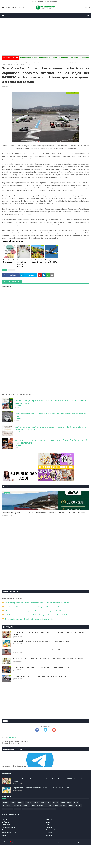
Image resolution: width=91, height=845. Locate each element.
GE (13, 737)
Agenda (13, 802)
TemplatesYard (17, 842)
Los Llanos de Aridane (8, 827)
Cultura (35, 802)
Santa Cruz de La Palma (9, 833)
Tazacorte (49, 833)
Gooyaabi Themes (35, 842)
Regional (9, 63)
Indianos (78, 805)
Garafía (48, 825)
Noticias (5, 802)
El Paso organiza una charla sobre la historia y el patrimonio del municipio (28, 619)
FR (16, 737)
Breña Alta (49, 819)
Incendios (17, 809)
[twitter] (86, 7)
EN (10, 737)
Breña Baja (5, 822)
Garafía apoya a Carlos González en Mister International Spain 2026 (36, 650)
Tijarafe (4, 835)
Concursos (26, 805)
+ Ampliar (17, 405)
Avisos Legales (77, 842)
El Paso (48, 822)
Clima (24, 809)
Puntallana (5, 830)
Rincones (40, 809)
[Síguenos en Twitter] (45, 731)
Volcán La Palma (45, 802)
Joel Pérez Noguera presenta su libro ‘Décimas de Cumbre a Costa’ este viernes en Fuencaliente (44, 513)
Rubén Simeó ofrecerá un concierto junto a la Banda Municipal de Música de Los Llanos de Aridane (36, 615)
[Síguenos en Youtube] (54, 731)
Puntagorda (49, 827)
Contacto (86, 842)
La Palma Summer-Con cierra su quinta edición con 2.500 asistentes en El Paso (40, 667)
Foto (46, 809)
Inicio (3, 63)
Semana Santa (7, 809)
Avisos (69, 802)
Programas (6, 805)
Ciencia (53, 809)
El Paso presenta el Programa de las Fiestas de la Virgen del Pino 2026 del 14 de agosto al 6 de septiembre (50, 658)
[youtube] (89, 7)
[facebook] (83, 7)
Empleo (55, 805)
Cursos (63, 802)
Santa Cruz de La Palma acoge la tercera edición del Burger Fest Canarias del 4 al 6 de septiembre (36, 607)
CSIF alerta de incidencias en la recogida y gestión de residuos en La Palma (39, 676)
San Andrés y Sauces (52, 830)
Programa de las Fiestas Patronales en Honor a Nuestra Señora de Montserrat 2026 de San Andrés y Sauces (48, 633)
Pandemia (63, 805)
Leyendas (32, 809)
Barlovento (5, 819)
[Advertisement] (45, 36)
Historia (71, 805)
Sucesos (76, 802)
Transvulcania (16, 805)
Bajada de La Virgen (37, 805)
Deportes (28, 802)
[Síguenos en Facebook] (37, 731)
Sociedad (55, 802)
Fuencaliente (6, 825)
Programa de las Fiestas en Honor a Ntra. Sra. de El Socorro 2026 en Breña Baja (40, 641)
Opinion (48, 805)
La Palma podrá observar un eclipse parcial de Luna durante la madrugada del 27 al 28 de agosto (36, 611)
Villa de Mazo (50, 835)
